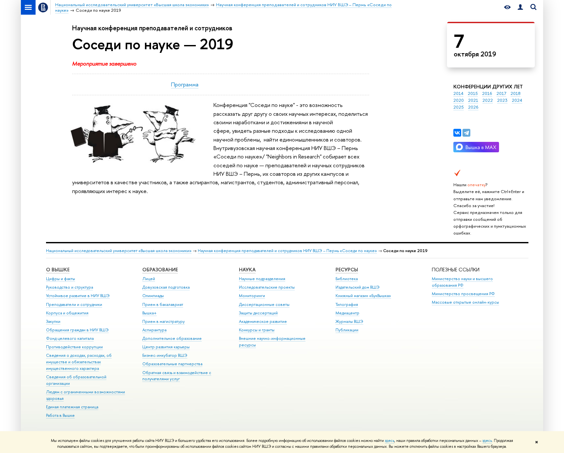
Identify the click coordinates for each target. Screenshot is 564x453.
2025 (458, 107)
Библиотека (347, 278)
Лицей (148, 278)
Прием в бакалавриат (162, 304)
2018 (515, 93)
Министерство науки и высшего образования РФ (462, 282)
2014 (458, 93)
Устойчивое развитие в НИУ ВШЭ (78, 295)
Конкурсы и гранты (256, 330)
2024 (517, 100)
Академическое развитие (263, 321)
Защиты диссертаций (258, 313)
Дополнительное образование (172, 338)
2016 (487, 93)
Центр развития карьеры (166, 347)
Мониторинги (252, 295)
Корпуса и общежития (67, 313)
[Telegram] (466, 133)
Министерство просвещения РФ (463, 293)
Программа (184, 84)
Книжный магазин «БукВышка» (363, 295)
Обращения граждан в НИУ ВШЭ (77, 330)
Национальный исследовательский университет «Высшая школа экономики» (119, 250)
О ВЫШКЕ (58, 269)
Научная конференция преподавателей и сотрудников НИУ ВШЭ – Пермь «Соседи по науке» (287, 250)
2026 (473, 107)
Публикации (347, 330)
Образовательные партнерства (172, 364)
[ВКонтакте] (457, 133)
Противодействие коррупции (74, 347)
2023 (502, 100)
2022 (487, 100)
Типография (347, 304)
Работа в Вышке (60, 415)
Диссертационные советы (264, 304)
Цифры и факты (60, 278)
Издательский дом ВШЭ (358, 287)
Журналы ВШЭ (349, 321)
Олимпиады (153, 295)
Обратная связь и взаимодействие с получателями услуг (176, 376)
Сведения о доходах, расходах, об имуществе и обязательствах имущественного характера (79, 362)
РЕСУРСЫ (347, 269)
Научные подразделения (262, 278)
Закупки (53, 321)
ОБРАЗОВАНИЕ (160, 269)
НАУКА (247, 269)
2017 (501, 93)
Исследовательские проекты (267, 287)
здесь (389, 440)
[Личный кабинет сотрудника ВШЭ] (520, 7)
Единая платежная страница (72, 407)
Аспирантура (154, 330)
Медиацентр (347, 313)
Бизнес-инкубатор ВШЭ (164, 355)
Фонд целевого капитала (70, 338)
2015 (473, 93)
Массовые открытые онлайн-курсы (465, 302)
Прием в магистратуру (163, 321)
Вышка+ (149, 313)
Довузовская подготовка (166, 287)
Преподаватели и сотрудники (74, 304)
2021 (473, 100)
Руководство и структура (69, 287)
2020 (458, 100)
